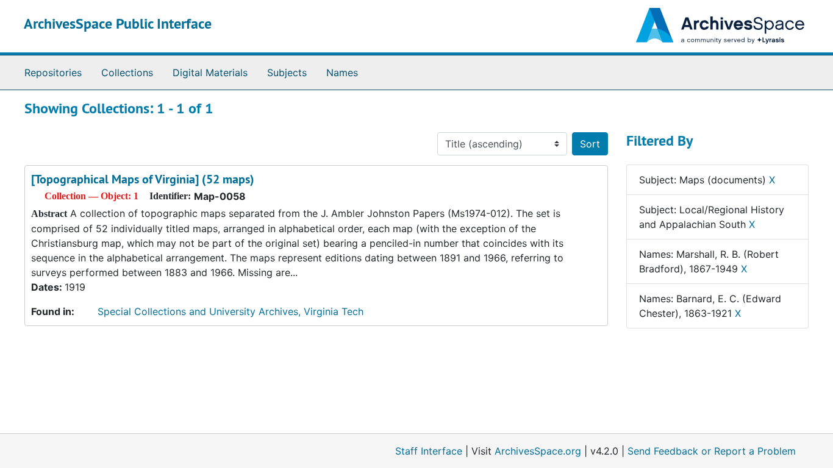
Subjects (287, 72)
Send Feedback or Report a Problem (711, 451)
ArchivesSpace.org (538, 451)
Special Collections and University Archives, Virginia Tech (230, 311)
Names (342, 72)
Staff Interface (428, 451)
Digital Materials (210, 72)
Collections (127, 72)
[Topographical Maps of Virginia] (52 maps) (142, 179)
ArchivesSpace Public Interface (118, 23)
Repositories (53, 72)
